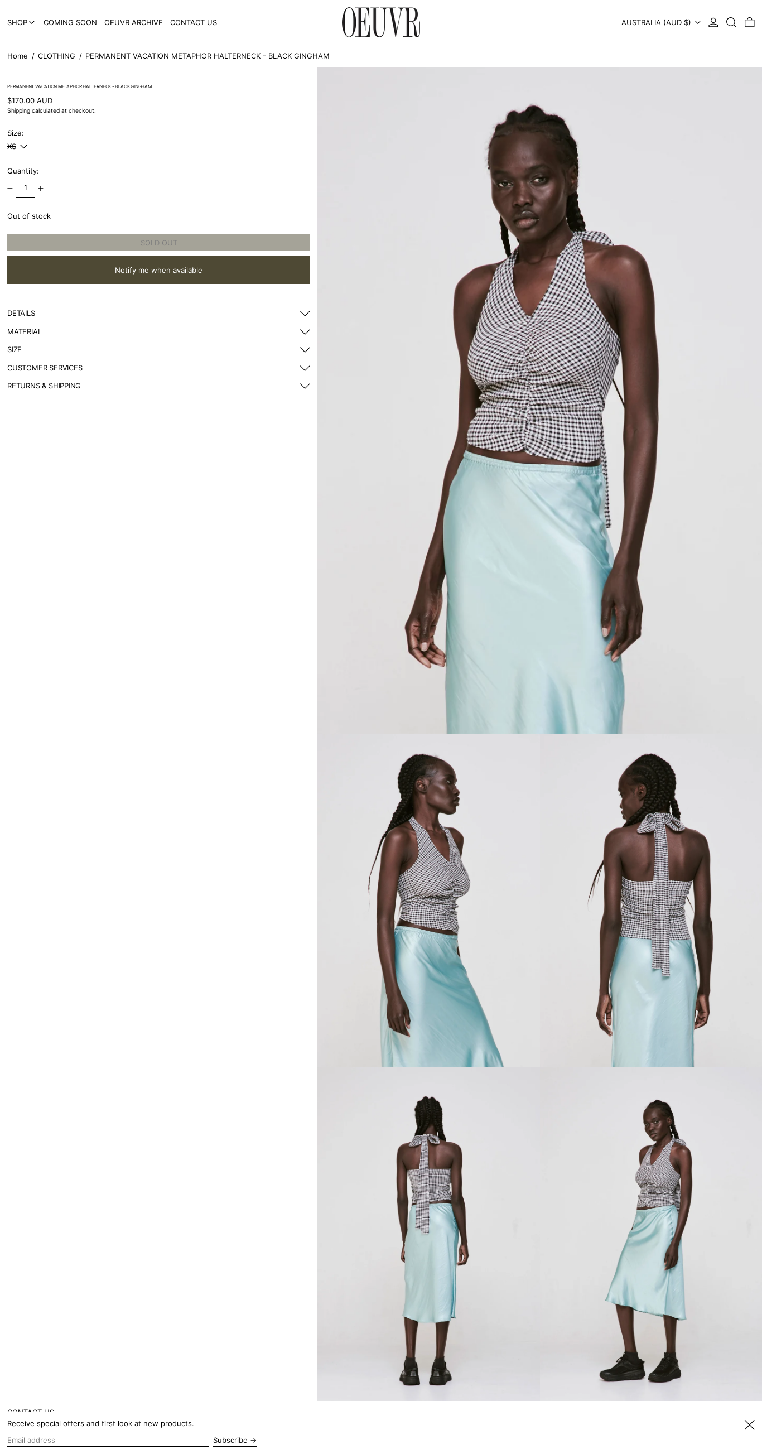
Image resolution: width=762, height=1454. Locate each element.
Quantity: (23, 171)
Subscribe (230, 1440)
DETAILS (21, 313)
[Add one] (41, 188)
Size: (15, 133)
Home (17, 55)
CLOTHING (56, 55)
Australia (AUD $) (657, 22)
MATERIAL (24, 332)
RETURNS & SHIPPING (44, 386)
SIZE (14, 350)
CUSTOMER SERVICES (44, 368)
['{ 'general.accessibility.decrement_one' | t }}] (10, 188)
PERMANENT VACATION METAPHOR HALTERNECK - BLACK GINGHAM (207, 55)
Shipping (18, 111)
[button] (731, 22)
